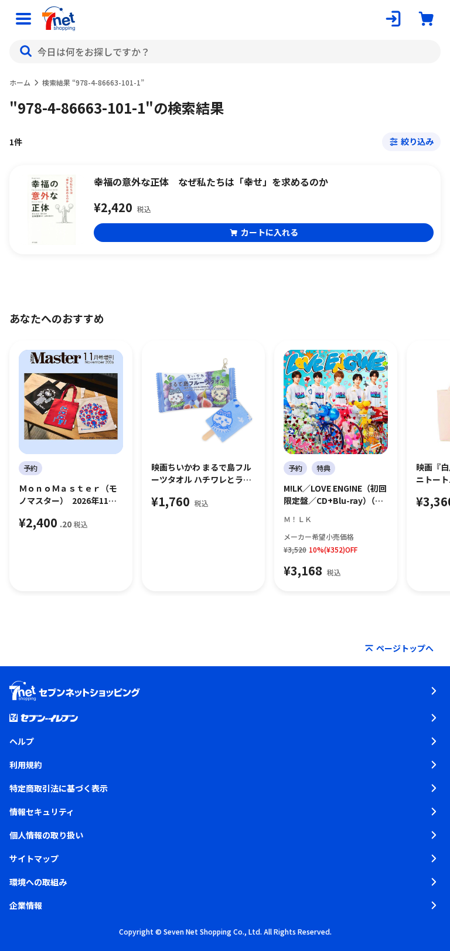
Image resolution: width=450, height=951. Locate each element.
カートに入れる (269, 232)
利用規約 (25, 765)
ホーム (19, 82)
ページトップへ (405, 648)
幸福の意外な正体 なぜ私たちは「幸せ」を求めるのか (211, 182)
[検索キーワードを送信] (26, 51)
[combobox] (225, 51)
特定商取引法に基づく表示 (58, 788)
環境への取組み (38, 882)
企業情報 (25, 905)
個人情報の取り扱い (46, 835)
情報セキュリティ (41, 811)
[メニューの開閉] (23, 19)
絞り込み (417, 141)
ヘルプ (21, 741)
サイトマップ (34, 858)
